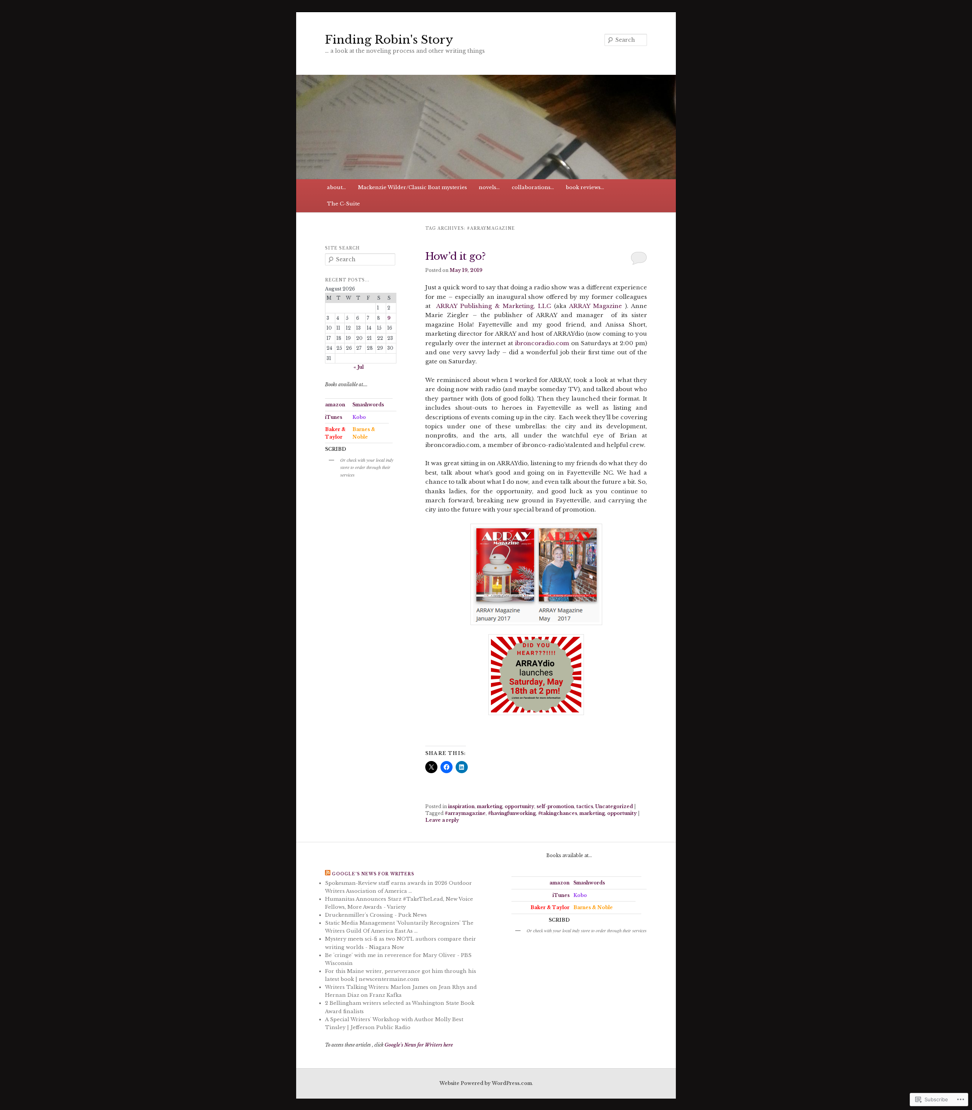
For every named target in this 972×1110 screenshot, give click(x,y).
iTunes (333, 417)
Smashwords (368, 404)
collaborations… (533, 187)
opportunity (519, 806)
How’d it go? (455, 256)
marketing (489, 806)
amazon (335, 404)
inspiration (461, 806)
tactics (584, 806)
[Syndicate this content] (327, 874)
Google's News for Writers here (419, 1045)
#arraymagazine (465, 813)
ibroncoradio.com (542, 343)
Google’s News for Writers (373, 874)
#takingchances (557, 813)
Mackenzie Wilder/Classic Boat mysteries (412, 187)
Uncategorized (614, 806)
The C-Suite (343, 204)
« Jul (358, 367)
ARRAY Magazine (595, 305)
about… (336, 187)
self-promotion (555, 806)
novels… (489, 187)
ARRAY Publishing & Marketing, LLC (492, 305)
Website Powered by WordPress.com (485, 1083)
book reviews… (585, 187)
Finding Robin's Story (389, 40)
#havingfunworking (512, 813)
